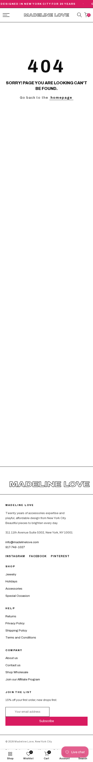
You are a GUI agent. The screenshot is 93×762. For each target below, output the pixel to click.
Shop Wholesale (16, 672)
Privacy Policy (15, 623)
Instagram (15, 556)
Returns (10, 616)
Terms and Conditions (20, 637)
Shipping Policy (16, 630)
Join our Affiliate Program (22, 679)
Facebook (38, 556)
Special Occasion (17, 595)
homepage (61, 97)
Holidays (11, 581)
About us (11, 658)
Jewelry (10, 574)
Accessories (13, 588)
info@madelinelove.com (22, 542)
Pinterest (60, 556)
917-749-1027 (15, 547)
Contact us (13, 665)
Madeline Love (46, 15)
